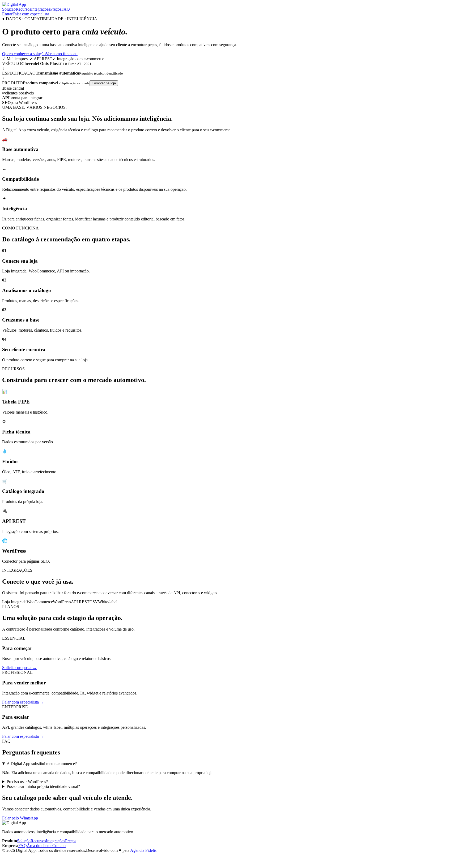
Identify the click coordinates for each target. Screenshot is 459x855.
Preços (55, 9)
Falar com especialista (30, 14)
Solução (9, 9)
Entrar (7, 14)
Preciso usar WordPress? (27, 781)
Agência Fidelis (143, 850)
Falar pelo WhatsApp (20, 818)
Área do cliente (39, 845)
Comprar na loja (104, 83)
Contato (59, 845)
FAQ (65, 9)
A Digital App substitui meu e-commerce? (42, 763)
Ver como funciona (62, 53)
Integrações (40, 9)
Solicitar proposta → (19, 667)
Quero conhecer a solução (24, 53)
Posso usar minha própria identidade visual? (43, 786)
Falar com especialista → (23, 702)
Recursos (23, 9)
